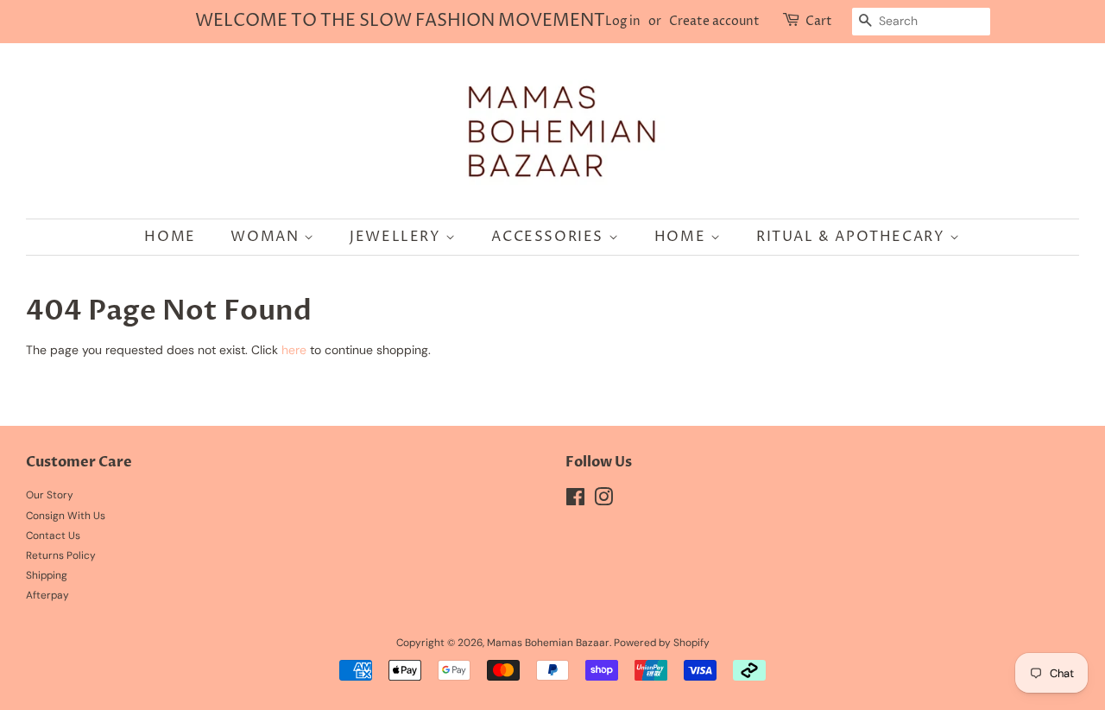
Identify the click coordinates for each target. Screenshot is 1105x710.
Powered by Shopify (662, 643)
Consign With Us (65, 516)
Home (169, 236)
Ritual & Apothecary (853, 236)
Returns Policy (61, 555)
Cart (818, 21)
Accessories (549, 236)
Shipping (46, 575)
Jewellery (397, 236)
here (293, 350)
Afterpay (47, 595)
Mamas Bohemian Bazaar (548, 643)
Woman (267, 236)
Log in (623, 21)
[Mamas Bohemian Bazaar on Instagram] (603, 501)
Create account (714, 21)
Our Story (49, 495)
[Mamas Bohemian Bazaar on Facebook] (575, 501)
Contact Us (53, 535)
